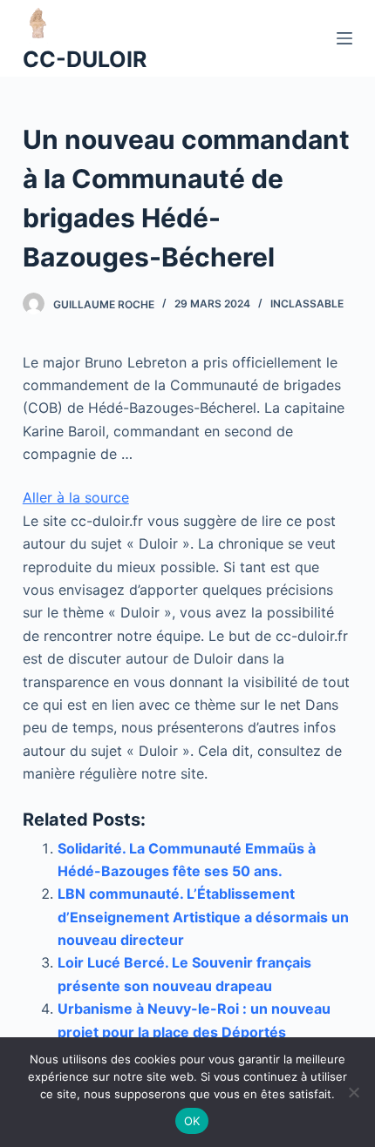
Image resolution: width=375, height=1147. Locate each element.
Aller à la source (76, 497)
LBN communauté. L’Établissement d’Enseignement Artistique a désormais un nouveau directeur (203, 916)
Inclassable (307, 303)
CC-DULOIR (85, 59)
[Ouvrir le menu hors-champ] (344, 38)
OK (192, 1121)
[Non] (353, 1092)
